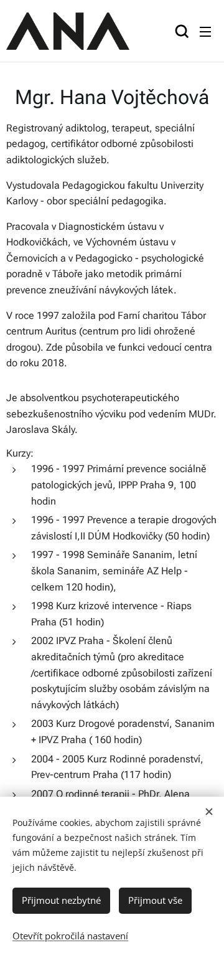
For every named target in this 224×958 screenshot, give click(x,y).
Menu (205, 31)
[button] (180, 31)
